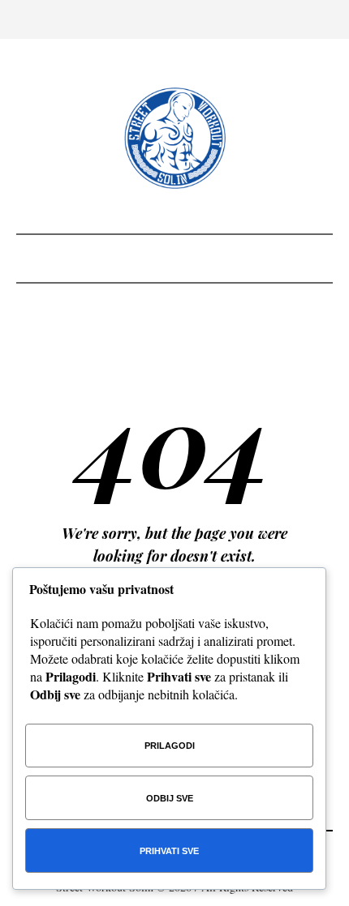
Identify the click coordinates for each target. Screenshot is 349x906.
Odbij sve (169, 798)
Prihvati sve (169, 851)
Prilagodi (169, 745)
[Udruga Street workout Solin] (175, 138)
